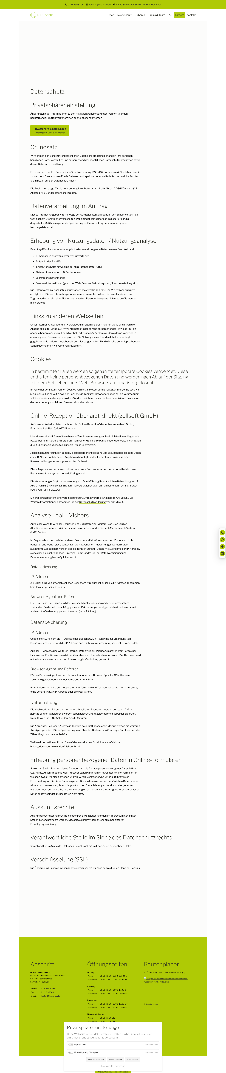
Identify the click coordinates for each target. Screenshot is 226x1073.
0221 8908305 (76, 4)
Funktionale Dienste (86, 1052)
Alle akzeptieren (115, 1059)
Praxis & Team (157, 14)
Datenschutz (107, 1066)
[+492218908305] (222, 532)
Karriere (179, 14)
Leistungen (123, 14)
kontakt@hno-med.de (100, 4)
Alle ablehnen (132, 1059)
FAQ (170, 14)
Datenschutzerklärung (92, 501)
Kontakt (191, 14)
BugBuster (37, 528)
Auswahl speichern (96, 1059)
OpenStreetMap (152, 1004)
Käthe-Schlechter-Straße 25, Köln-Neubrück (138, 4)
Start (111, 14)
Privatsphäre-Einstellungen (49, 130)
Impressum (119, 1066)
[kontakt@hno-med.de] (222, 539)
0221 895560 (47, 992)
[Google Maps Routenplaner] (222, 546)
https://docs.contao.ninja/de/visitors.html (55, 746)
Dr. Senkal (140, 14)
